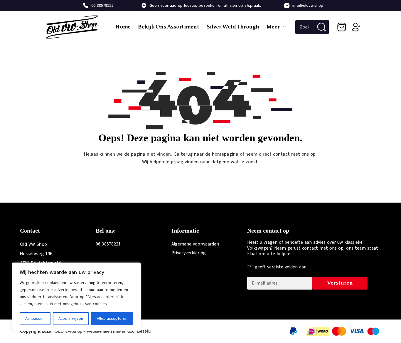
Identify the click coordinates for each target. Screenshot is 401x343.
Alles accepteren (112, 318)
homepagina (225, 154)
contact (281, 154)
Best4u (144, 331)
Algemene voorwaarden (195, 244)
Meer (273, 26)
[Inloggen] (356, 27)
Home (123, 26)
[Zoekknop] (321, 27)
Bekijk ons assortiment (168, 26)
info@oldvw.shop (307, 5)
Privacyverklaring (188, 253)
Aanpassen (35, 318)
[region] (76, 297)
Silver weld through (233, 26)
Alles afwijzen (70, 318)
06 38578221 (102, 5)
